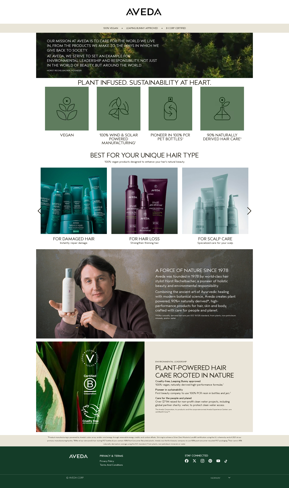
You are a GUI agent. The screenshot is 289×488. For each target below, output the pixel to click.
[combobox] (220, 478)
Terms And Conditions (111, 465)
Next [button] (242, 211)
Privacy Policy (107, 461)
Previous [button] (46, 211)
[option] (73, 207)
